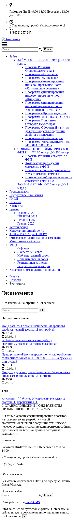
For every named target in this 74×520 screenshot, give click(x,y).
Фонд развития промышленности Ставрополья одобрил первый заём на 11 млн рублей (33, 327)
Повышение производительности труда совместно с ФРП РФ (47, 171)
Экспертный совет (29, 252)
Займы (13, 56)
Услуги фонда (18, 227)
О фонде (23, 248)
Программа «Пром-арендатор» (46, 113)
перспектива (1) (27, 402)
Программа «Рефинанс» (41, 74)
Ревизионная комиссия (32, 262)
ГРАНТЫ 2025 (27, 220)
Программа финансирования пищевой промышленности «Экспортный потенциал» (44, 106)
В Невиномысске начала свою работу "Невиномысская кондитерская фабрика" (29, 342)
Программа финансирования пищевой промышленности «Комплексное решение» (44, 85)
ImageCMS (32, 502)
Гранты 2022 (25, 212)
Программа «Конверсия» (42, 77)
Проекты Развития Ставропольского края (40, 68)
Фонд (13, 244)
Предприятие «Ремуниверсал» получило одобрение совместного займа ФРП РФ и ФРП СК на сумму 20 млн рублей (37, 358)
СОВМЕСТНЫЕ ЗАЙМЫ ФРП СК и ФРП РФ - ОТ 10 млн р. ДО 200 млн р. (43, 150)
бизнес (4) (29, 398)
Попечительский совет (32, 259)
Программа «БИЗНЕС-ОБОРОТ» (47, 116)
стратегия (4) (45, 398)
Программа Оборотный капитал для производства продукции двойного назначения (47, 131)
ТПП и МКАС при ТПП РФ (28, 234)
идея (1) (59, 398)
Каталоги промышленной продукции (34, 269)
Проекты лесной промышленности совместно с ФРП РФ (48, 179)
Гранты (14, 209)
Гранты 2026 (25, 223)
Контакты (16, 205)
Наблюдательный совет (33, 255)
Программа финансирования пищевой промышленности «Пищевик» (44, 95)
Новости (15, 202)
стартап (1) (9, 402)
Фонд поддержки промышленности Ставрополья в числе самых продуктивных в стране (36, 373)
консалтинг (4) (11, 398)
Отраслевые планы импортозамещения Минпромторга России (35, 239)
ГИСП (13, 198)
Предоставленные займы (26, 195)
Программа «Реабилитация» (44, 138)
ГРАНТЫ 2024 (27, 216)
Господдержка (19, 191)
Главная (14, 276)
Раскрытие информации (33, 266)
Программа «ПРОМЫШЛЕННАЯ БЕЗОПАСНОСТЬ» (48, 143)
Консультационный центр (26, 230)
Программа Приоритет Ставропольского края (40, 122)
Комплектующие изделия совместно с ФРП (42, 164)
